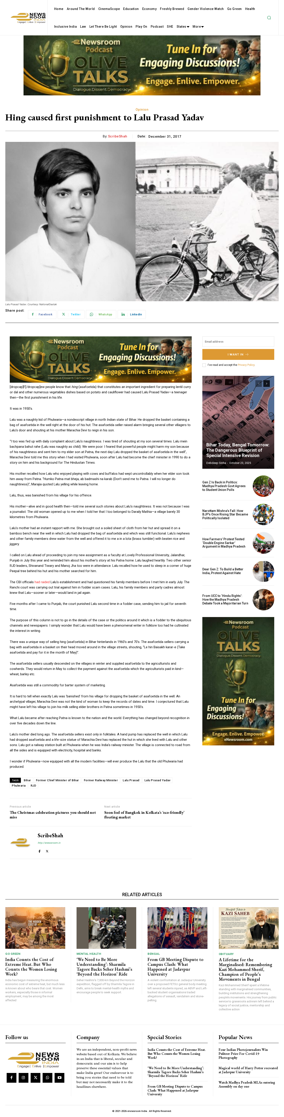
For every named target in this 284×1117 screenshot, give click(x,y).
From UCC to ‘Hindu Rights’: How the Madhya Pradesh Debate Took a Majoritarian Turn (225, 599)
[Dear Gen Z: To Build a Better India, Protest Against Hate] (263, 571)
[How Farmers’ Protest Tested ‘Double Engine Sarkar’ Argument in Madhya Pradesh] (263, 543)
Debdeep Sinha (216, 463)
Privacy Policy (246, 365)
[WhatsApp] (47, 1078)
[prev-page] (258, 383)
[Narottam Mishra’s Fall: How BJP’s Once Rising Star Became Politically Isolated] (263, 514)
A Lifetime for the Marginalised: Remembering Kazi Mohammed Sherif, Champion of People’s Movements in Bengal (245, 969)
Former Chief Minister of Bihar (57, 780)
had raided (42, 582)
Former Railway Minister (101, 780)
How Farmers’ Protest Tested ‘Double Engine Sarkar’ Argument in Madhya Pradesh (223, 542)
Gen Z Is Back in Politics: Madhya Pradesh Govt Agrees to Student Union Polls (224, 486)
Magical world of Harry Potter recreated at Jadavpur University (248, 1070)
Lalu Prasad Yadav (157, 780)
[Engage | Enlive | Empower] (35, 1059)
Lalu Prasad (131, 780)
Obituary (226, 954)
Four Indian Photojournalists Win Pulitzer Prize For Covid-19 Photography (243, 1053)
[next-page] (266, 383)
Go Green (12, 953)
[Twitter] (47, 850)
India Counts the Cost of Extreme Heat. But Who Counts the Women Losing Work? (31, 967)
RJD (33, 785)
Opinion (142, 110)
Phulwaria (19, 785)
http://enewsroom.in (49, 842)
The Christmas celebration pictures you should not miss (53, 815)
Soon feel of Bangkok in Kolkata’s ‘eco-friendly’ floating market (144, 815)
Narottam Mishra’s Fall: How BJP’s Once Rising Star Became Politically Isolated (225, 514)
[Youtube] (59, 1078)
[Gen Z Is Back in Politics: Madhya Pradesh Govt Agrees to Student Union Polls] (263, 486)
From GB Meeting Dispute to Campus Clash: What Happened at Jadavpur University (175, 967)
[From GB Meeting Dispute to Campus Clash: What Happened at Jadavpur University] (177, 928)
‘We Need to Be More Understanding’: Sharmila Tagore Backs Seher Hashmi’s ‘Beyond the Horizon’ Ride (104, 967)
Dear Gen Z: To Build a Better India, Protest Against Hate (222, 571)
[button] (269, 18)
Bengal (154, 953)
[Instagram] (23, 1078)
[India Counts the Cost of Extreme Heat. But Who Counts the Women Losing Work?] (35, 928)
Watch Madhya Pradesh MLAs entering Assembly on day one (247, 1084)
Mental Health (89, 953)
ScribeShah (117, 136)
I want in (236, 354)
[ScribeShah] (20, 842)
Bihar (27, 780)
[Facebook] (39, 850)
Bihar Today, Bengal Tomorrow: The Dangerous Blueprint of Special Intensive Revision (237, 450)
